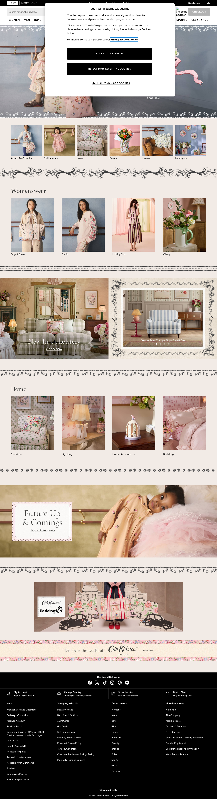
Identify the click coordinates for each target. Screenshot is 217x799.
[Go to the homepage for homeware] (29, 3)
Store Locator (194, 3)
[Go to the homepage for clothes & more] (12, 3)
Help (208, 3)
